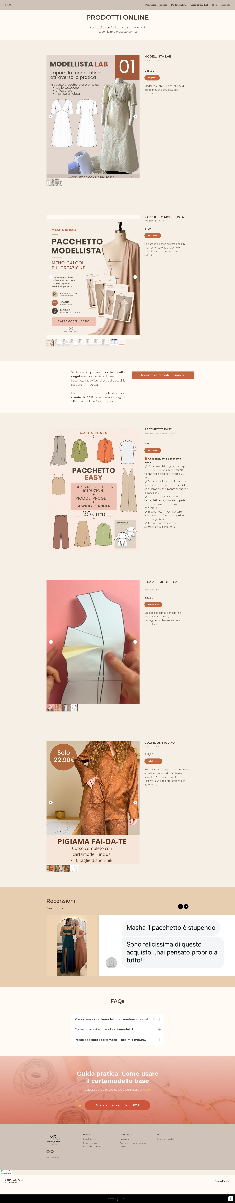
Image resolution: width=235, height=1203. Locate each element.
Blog (214, 5)
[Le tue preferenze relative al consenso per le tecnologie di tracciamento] (230, 1198)
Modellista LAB (178, 5)
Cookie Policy (6, 1173)
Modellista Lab (89, 1139)
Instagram (124, 1139)
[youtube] (52, 1151)
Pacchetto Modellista (156, 5)
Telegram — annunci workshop (133, 1143)
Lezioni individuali (199, 5)
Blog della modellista (166, 1139)
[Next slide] (135, 116)
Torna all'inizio (222, 1181)
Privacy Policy (7, 1171)
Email (122, 1147)
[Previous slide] (51, 116)
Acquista (225, 5)
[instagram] (48, 1151)
